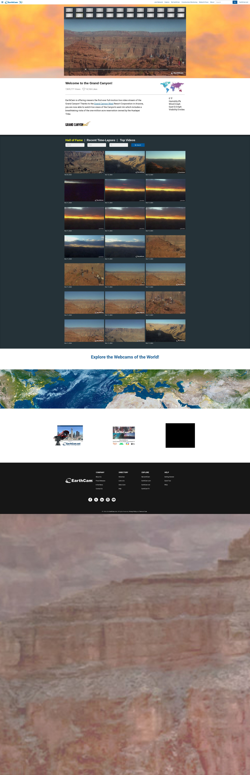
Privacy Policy (133, 511)
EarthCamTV (146, 488)
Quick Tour (167, 481)
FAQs (166, 485)
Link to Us (122, 481)
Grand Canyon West (103, 103)
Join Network (158, 2)
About (212, 2)
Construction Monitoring (189, 2)
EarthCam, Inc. (113, 511)
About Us (98, 477)
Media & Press (203, 2)
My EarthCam (175, 2)
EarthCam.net (243, 2)
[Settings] (179, 74)
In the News (99, 485)
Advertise (122, 477)
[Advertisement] (180, 435)
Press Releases (100, 481)
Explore (167, 2)
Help (120, 488)
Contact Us (99, 488)
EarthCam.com (146, 481)
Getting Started (169, 477)
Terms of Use (143, 511)
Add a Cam (122, 485)
